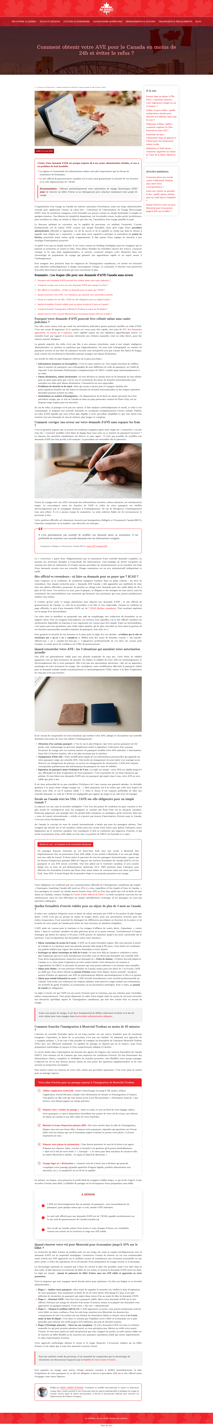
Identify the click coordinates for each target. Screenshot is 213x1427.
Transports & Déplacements (175, 21)
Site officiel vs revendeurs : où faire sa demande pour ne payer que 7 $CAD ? (71, 290)
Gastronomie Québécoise (107, 21)
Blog (198, 21)
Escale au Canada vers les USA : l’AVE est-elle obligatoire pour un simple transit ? (74, 299)
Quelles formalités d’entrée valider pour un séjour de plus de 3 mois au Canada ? (73, 304)
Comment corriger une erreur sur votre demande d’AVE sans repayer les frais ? (73, 285)
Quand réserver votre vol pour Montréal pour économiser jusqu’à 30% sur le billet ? (75, 314)
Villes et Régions (50, 21)
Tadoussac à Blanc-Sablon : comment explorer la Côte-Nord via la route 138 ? (159, 127)
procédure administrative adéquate (95, 1016)
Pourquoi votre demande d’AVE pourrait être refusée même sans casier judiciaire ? (74, 280)
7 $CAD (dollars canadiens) (102, 608)
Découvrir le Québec (24, 21)
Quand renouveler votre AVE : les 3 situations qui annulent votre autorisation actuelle (75, 295)
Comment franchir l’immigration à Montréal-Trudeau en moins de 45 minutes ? (73, 309)
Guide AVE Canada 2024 (97, 546)
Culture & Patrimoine (76, 21)
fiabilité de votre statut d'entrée (99, 1359)
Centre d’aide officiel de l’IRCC (89, 894)
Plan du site (106, 1425)
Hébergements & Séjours (140, 21)
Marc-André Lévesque (71, 1388)
